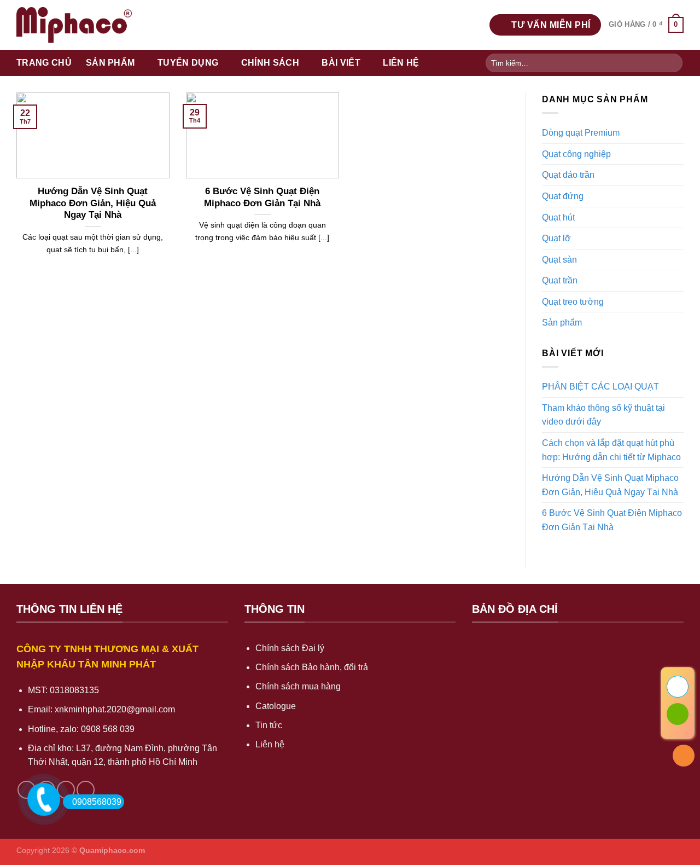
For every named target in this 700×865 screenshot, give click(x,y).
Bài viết (341, 62)
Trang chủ (44, 62)
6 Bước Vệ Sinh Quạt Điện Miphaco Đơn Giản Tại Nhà (262, 197)
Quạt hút (558, 217)
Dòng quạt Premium (581, 132)
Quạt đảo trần (568, 174)
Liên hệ (401, 62)
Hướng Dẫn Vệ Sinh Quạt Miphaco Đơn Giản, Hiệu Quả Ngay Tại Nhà (93, 203)
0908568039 (96, 801)
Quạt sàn (559, 259)
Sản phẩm (110, 62)
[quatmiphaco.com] (74, 24)
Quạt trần (560, 280)
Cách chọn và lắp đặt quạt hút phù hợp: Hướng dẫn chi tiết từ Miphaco (611, 450)
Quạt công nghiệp (576, 154)
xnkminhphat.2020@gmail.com (115, 709)
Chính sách (270, 62)
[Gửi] (672, 63)
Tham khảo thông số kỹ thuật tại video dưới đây (603, 415)
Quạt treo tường (573, 301)
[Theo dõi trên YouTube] (86, 790)
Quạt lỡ (556, 238)
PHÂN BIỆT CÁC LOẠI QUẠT (600, 386)
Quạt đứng (563, 196)
